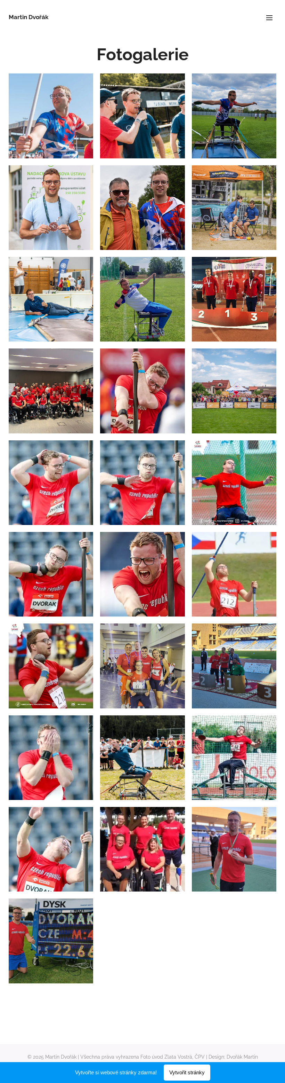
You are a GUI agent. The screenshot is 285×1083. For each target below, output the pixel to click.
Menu (269, 17)
